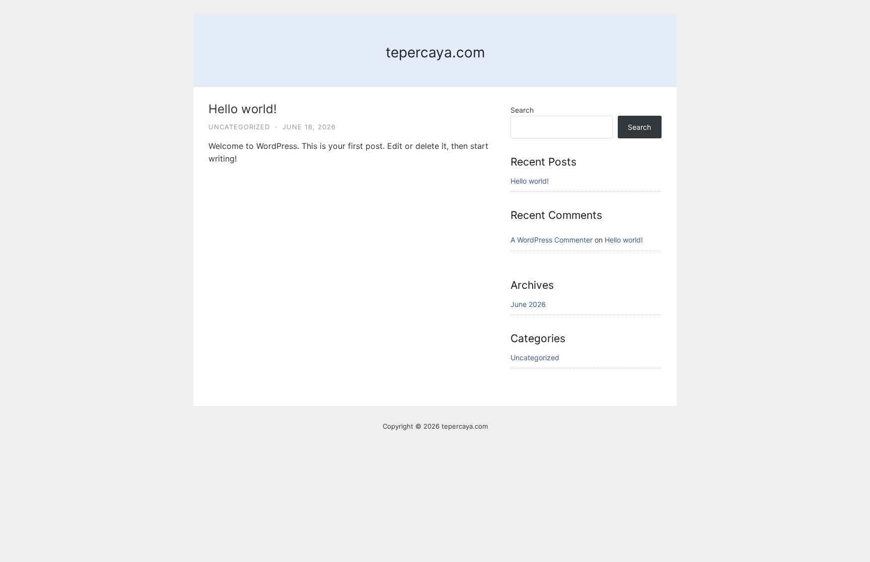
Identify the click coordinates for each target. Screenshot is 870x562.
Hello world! (242, 109)
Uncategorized (239, 127)
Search (522, 110)
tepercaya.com (435, 52)
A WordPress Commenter (552, 239)
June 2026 (528, 304)
